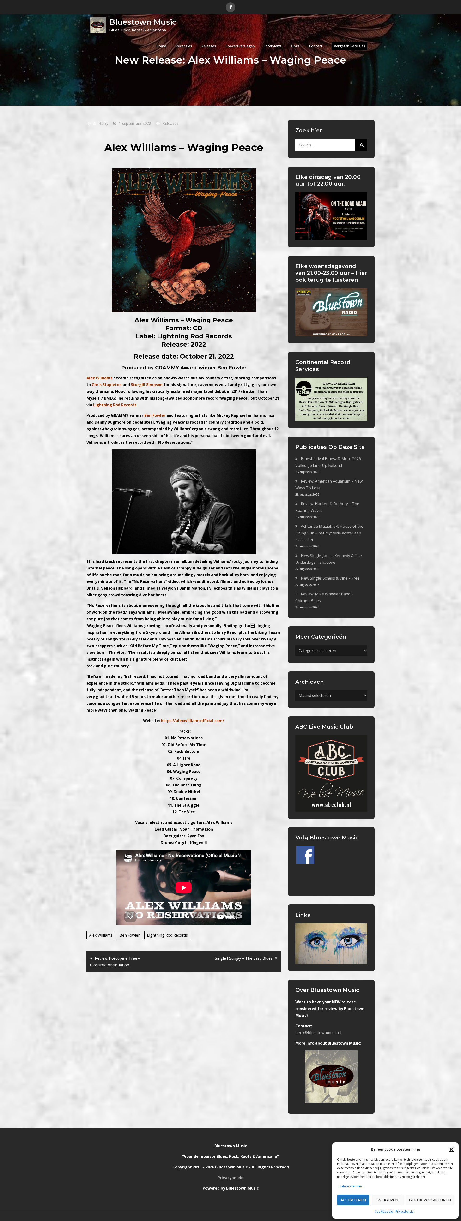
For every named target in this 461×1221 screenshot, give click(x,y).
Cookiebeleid (384, 1211)
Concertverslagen (240, 46)
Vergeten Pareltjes (349, 46)
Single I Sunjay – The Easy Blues (244, 958)
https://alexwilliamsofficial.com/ (192, 720)
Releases (208, 46)
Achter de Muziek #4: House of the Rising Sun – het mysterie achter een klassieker (329, 533)
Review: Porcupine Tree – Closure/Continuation (115, 962)
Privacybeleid (404, 1211)
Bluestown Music (142, 22)
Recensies (184, 46)
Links (295, 46)
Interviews (272, 46)
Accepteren (353, 1200)
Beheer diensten (351, 1186)
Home (161, 46)
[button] (451, 1149)
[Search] (361, 145)
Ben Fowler (130, 935)
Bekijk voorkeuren (430, 1200)
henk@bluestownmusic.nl (318, 1032)
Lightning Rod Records (167, 935)
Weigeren (387, 1200)
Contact (316, 46)
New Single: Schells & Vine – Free (330, 578)
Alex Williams (100, 935)
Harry (103, 123)
